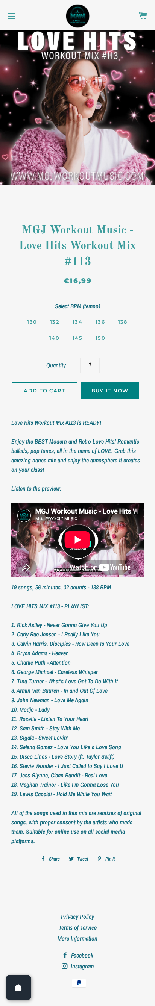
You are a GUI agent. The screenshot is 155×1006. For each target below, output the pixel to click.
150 (100, 338)
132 (54, 322)
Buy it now (110, 391)
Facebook (81, 955)
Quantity (56, 365)
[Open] (18, 987)
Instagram (81, 966)
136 (100, 322)
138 (123, 322)
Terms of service (78, 927)
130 (32, 322)
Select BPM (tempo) (77, 306)
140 (54, 338)
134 (77, 322)
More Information (77, 938)
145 (77, 338)
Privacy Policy (77, 916)
